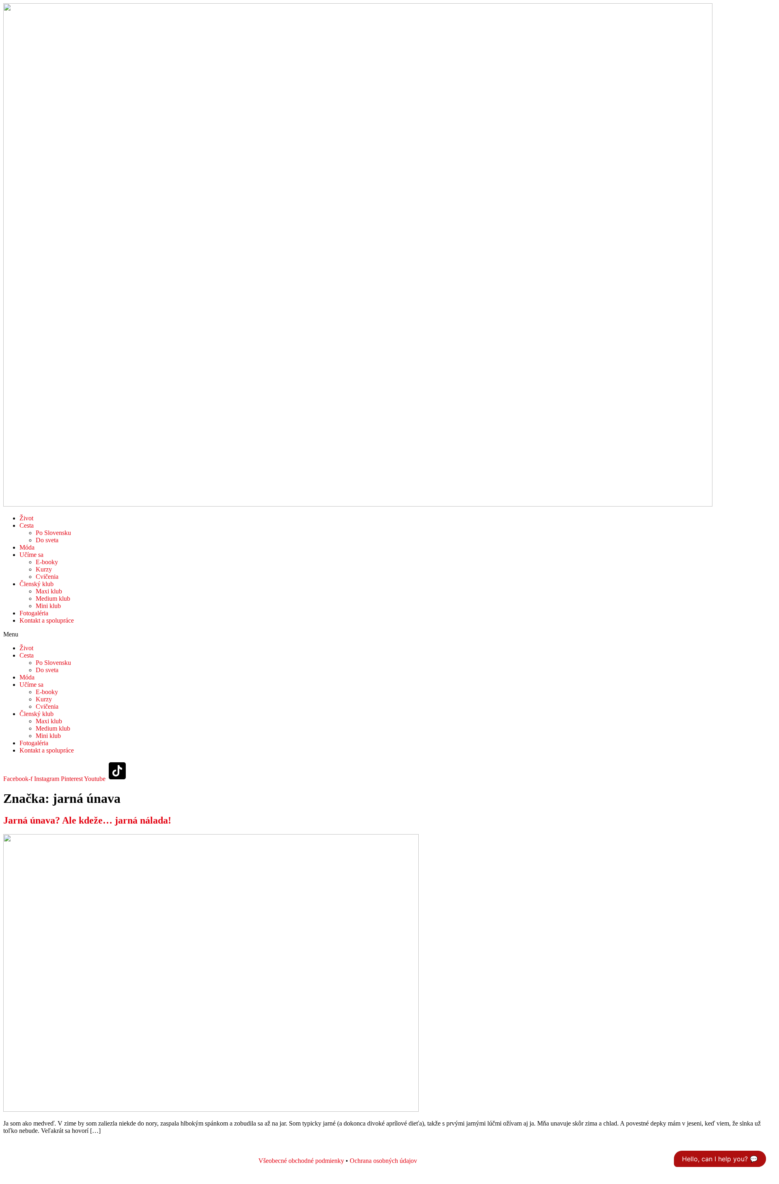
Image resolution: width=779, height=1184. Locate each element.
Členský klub (36, 583)
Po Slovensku (53, 532)
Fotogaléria (33, 613)
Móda (26, 547)
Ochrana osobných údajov (383, 1160)
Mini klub (48, 605)
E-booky (47, 562)
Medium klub (53, 598)
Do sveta (47, 540)
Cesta (26, 525)
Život (26, 518)
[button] (389, 634)
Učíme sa (31, 554)
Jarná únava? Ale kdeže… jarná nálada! (87, 820)
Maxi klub (49, 591)
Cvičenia (47, 576)
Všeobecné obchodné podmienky (301, 1160)
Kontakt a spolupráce (46, 620)
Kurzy (44, 569)
